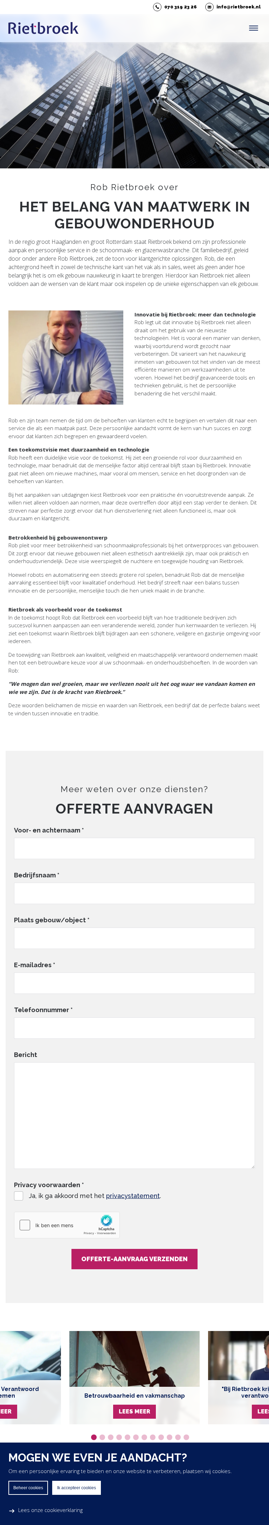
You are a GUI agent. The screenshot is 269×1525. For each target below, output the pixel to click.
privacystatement (133, 1195)
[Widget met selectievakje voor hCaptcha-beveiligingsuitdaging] (67, 1225)
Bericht (25, 1054)
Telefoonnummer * (43, 1010)
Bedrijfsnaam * (37, 875)
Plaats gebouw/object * (52, 920)
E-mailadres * (34, 965)
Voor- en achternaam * (49, 830)
